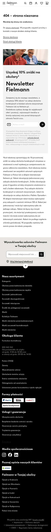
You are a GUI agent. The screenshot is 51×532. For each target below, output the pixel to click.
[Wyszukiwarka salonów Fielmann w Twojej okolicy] (30, 3)
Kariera (6, 441)
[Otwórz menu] (3, 3)
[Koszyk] (47, 3)
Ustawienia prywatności (15, 525)
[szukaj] (25, 3)
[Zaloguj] (36, 3)
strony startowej (12, 28)
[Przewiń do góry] (25, 265)
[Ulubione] (41, 3)
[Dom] (12, 3)
